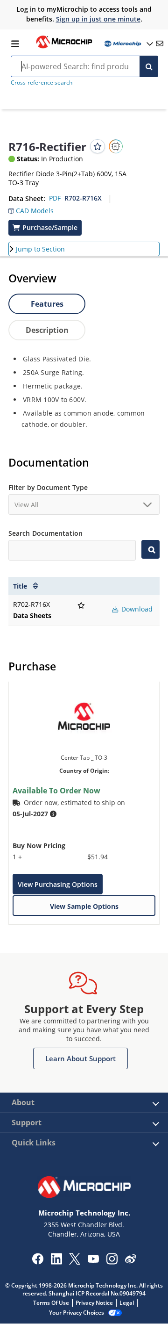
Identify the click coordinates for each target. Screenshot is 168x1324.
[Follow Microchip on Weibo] (130, 1261)
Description (47, 330)
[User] (128, 43)
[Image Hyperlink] (64, 47)
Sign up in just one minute (98, 18)
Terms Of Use (51, 1303)
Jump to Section (40, 249)
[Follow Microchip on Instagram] (112, 1261)
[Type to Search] (150, 549)
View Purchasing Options (58, 884)
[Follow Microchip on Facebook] (37, 1261)
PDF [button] (55, 198)
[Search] (149, 66)
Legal (126, 1303)
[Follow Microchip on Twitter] (74, 1261)
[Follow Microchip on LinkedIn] (56, 1261)
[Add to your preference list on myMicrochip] (97, 146)
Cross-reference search (41, 82)
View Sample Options (84, 906)
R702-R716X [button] (83, 198)
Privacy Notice (94, 1303)
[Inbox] (159, 43)
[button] (31, 208)
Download (136, 608)
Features (47, 304)
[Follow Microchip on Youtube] (93, 1260)
